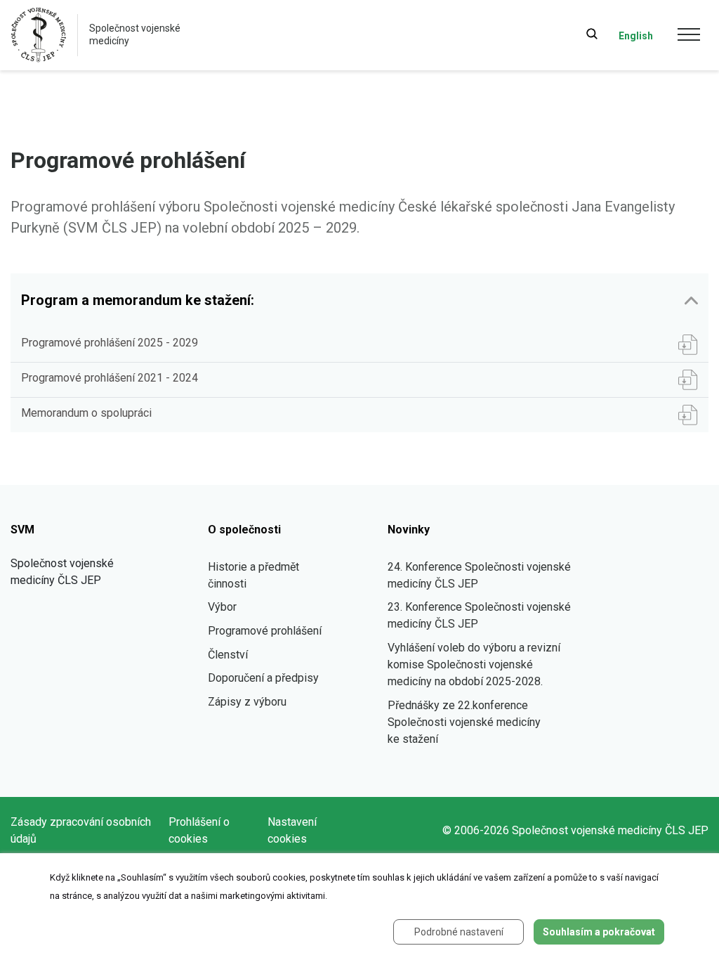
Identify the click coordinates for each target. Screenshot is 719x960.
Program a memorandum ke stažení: (137, 300)
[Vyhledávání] (592, 34)
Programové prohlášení (265, 630)
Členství (228, 654)
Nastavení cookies (292, 830)
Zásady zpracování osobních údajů (81, 830)
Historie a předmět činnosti (253, 575)
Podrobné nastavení (458, 932)
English (636, 35)
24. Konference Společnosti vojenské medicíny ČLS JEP (479, 575)
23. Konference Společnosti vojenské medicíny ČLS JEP (479, 615)
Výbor (222, 607)
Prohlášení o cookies (199, 830)
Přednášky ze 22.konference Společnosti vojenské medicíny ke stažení (464, 722)
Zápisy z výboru (247, 701)
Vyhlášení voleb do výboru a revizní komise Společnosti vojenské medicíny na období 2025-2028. (474, 664)
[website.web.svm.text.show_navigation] (688, 37)
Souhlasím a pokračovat (599, 932)
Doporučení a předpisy (263, 678)
